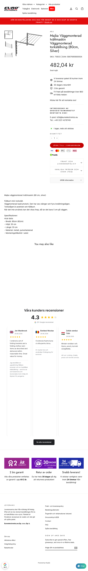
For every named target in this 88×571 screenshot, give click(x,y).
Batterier (44, 9)
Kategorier (40, 4)
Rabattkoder (8, 548)
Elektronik (35, 9)
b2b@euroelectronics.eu (67, 117)
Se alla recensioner (44, 442)
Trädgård (26, 9)
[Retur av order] (44, 463)
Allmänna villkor (9, 540)
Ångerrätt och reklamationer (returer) (58, 514)
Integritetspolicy (10, 544)
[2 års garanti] (16, 463)
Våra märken (27, 4)
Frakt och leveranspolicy (66, 163)
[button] (81, 566)
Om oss (7, 536)
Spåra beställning (29, 13)
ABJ (52, 31)
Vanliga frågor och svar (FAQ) (67, 171)
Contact (48, 521)
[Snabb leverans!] (71, 463)
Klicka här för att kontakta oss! (63, 100)
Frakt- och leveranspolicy (54, 506)
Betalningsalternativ (52, 510)
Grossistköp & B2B (52, 517)
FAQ (46, 525)
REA (52, 9)
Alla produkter (54, 4)
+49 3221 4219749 (62, 120)
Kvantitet (56, 134)
